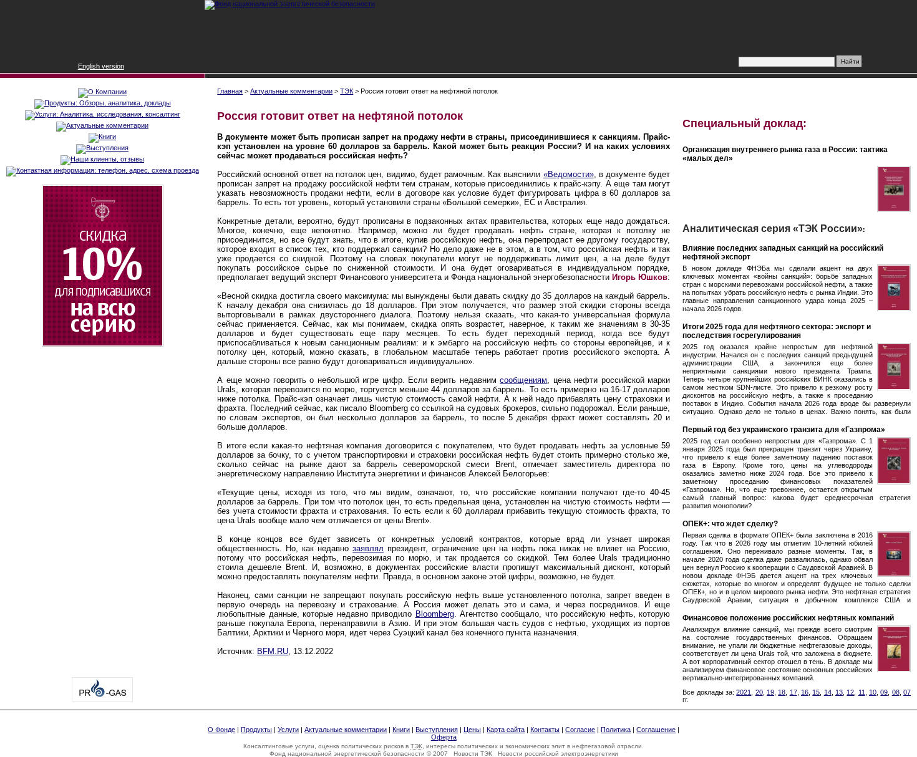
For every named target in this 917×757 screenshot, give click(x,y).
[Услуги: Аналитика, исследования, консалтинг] (102, 114)
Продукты (256, 729)
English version (101, 66)
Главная (230, 91)
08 (896, 692)
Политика (616, 729)
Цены (472, 729)
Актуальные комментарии (291, 91)
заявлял (368, 548)
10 (872, 692)
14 (828, 692)
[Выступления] (102, 148)
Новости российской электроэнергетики (558, 753)
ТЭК (346, 91)
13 (839, 692)
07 (907, 692)
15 (816, 692)
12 (850, 692)
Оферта (444, 737)
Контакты (545, 729)
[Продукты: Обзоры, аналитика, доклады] (102, 103)
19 (770, 692)
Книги (401, 729)
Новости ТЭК (473, 753)
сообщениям (523, 380)
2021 (743, 692)
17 (793, 692)
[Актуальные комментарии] (102, 125)
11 (861, 692)
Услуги (288, 729)
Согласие (580, 729)
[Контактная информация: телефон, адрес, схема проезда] (102, 170)
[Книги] (102, 136)
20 (759, 692)
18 (781, 692)
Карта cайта (506, 729)
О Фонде (221, 729)
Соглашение (656, 729)
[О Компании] (102, 91)
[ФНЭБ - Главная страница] (290, 3)
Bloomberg (434, 614)
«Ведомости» (568, 174)
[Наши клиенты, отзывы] (102, 159)
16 (804, 692)
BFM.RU (272, 651)
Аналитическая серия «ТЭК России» (772, 228)
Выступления (436, 729)
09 (884, 692)
